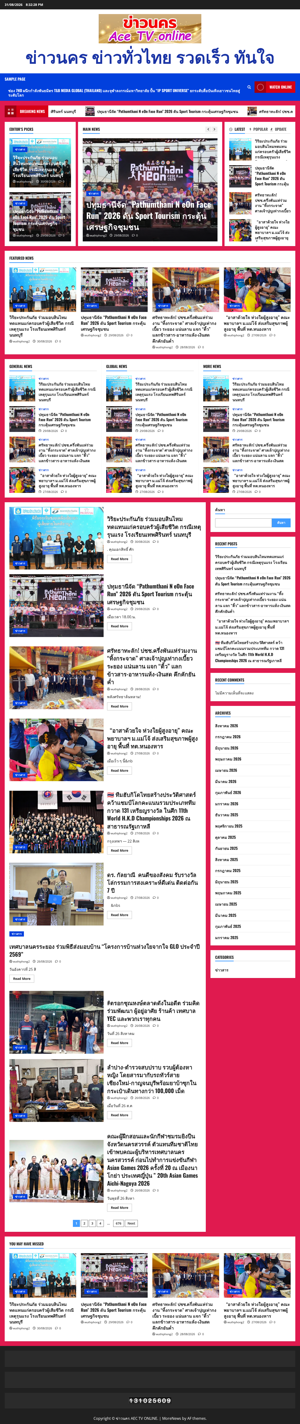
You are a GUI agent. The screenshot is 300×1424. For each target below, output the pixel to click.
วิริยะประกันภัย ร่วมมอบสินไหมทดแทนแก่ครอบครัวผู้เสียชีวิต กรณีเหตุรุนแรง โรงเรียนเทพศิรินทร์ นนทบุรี (39, 166)
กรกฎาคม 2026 (228, 736)
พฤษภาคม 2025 (228, 893)
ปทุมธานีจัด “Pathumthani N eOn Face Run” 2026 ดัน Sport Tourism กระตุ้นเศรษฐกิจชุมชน (39, 220)
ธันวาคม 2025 (226, 814)
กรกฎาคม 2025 (227, 870)
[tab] (239, 130)
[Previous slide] (208, 129)
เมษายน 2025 (226, 904)
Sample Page (15, 79)
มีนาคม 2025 (225, 915)
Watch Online (281, 87)
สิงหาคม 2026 (226, 725)
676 (118, 1223)
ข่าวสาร (93, 171)
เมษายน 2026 (226, 770)
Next (131, 1223)
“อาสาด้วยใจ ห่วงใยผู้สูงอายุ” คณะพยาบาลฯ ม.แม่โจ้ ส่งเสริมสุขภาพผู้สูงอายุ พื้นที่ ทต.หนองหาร (240, 230)
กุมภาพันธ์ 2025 (228, 926)
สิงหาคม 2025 (226, 859)
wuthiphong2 (98, 235)
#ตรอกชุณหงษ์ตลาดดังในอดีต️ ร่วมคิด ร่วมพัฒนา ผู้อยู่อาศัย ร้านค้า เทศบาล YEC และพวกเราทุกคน (56, 1022)
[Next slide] (215, 129)
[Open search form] (249, 87)
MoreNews (171, 1418)
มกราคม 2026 (226, 803)
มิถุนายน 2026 (226, 748)
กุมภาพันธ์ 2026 (228, 792)
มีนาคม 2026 (225, 781)
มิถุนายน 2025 (226, 881)
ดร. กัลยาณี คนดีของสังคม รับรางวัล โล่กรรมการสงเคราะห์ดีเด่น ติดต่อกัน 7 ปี (56, 894)
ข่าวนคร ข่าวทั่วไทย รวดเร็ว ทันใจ (150, 55)
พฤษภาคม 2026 (228, 759)
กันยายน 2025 (226, 848)
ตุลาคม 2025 (225, 837)
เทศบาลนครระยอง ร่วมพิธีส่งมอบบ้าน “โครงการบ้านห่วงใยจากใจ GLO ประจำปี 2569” (104, 950)
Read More (121, 559)
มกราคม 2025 (226, 937)
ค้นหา (220, 509)
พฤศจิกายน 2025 (228, 826)
